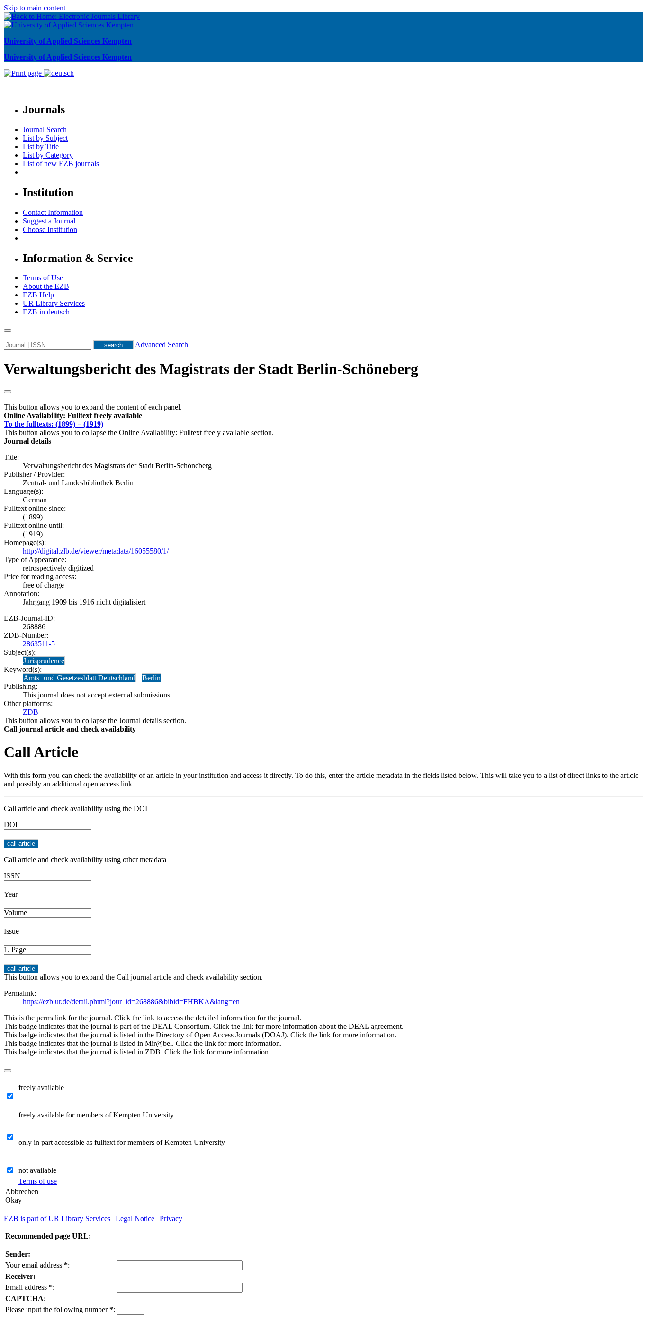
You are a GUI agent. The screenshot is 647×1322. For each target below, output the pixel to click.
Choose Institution (50, 229)
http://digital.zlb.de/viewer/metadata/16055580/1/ (96, 551)
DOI (11, 825)
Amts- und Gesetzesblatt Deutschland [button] (79, 678)
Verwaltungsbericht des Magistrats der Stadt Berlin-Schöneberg (211, 368)
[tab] (323, 415)
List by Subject (45, 138)
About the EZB (46, 286)
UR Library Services (54, 303)
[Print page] (24, 73)
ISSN (12, 876)
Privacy (171, 1219)
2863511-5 (39, 644)
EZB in (46, 312)
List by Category (48, 155)
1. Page (15, 950)
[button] (73, 415)
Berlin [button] (151, 678)
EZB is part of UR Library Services (57, 1219)
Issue (11, 931)
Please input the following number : (60, 1309)
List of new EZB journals (61, 164)
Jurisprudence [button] (43, 661)
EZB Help (38, 295)
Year (11, 894)
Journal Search (45, 129)
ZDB (30, 712)
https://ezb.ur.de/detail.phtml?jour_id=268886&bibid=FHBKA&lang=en (131, 1002)
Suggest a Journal (49, 221)
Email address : (29, 1287)
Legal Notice (135, 1219)
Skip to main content (34, 8)
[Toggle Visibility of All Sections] (7, 391)
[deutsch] (59, 73)
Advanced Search (161, 344)
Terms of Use (43, 278)
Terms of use (37, 1181)
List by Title (41, 147)
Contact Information (53, 212)
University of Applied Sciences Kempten (68, 41)
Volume (15, 913)
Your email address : (37, 1265)
